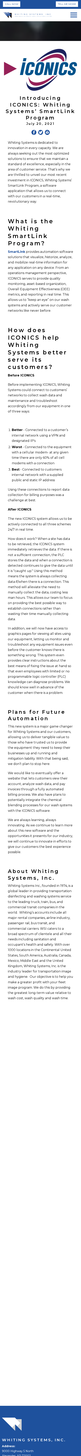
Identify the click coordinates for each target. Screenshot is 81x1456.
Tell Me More (67, 4)
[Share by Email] (47, 133)
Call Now (11, 4)
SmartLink (16, 252)
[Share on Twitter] (40, 133)
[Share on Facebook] (33, 133)
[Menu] (73, 14)
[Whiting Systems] (27, 15)
